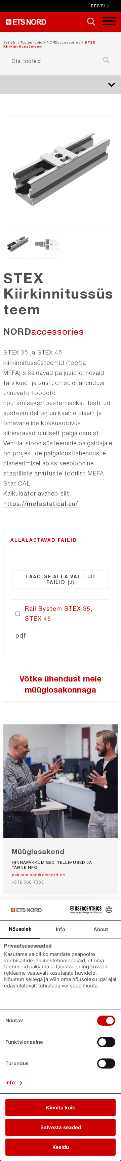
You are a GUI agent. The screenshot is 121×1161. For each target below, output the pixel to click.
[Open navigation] (109, 22)
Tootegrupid (32, 42)
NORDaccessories (64, 42)
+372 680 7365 (28, 882)
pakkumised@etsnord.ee (38, 874)
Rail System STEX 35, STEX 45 (59, 613)
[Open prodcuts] (111, 84)
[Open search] (91, 22)
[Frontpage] (27, 22)
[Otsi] (106, 60)
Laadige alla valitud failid (60, 579)
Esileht (10, 42)
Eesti (98, 5)
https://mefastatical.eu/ (40, 503)
